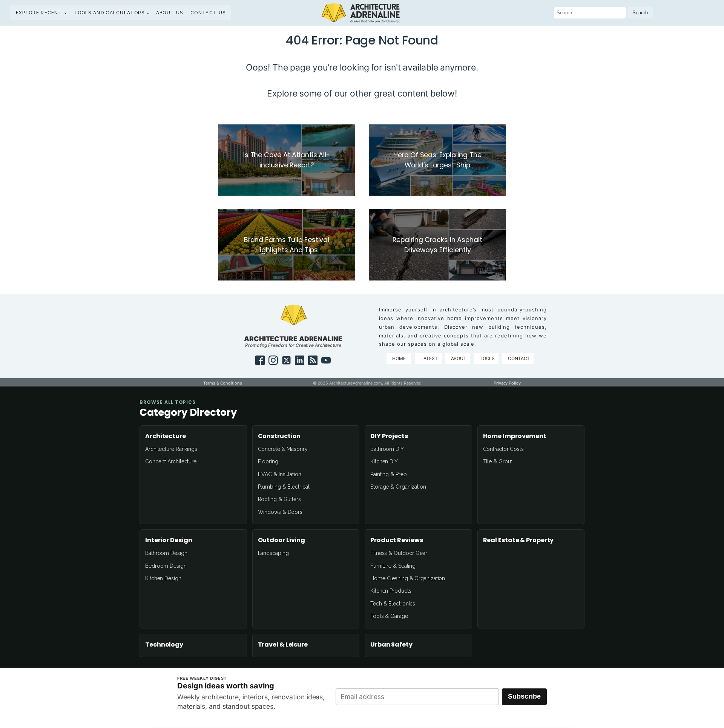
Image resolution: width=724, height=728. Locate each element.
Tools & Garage (389, 616)
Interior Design (168, 540)
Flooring (268, 461)
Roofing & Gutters (279, 499)
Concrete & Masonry (283, 449)
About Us (169, 12)
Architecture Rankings (171, 449)
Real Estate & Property (518, 540)
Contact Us (207, 12)
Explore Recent (39, 12)
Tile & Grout (497, 461)
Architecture (165, 436)
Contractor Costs (503, 449)
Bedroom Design (166, 566)
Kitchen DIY (384, 461)
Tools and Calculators (109, 12)
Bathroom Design (166, 553)
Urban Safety (391, 644)
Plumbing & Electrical (284, 487)
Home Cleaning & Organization (407, 578)
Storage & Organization (398, 487)
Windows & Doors (280, 512)
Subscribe (524, 696)
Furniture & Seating (393, 566)
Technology (164, 644)
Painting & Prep (388, 474)
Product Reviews (396, 540)
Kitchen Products (390, 591)
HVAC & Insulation (279, 474)
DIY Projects (389, 436)
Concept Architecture (170, 461)
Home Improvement (514, 436)
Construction (279, 436)
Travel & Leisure (283, 644)
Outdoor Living (281, 540)
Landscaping (273, 553)
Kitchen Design (163, 578)
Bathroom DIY (387, 449)
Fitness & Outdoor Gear (398, 553)
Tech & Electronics (392, 604)
